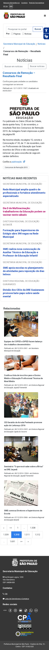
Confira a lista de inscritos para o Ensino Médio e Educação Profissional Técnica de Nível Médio (23, 378)
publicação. (18, 161)
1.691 (12, 541)
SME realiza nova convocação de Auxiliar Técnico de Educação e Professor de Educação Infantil (21, 252)
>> (21, 541)
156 (5, 594)
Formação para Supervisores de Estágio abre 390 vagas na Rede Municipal (21, 233)
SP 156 (5, 6)
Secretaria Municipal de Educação (19, 44)
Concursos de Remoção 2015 (16, 167)
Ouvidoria (24, 3)
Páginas (17, 34)
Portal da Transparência (36, 3)
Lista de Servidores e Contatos (17, 599)
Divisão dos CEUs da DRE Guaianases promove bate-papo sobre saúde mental (23, 293)
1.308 (32, 527)
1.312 (37, 534)
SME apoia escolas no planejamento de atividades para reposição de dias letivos (23, 271)
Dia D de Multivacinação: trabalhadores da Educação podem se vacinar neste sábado (24, 211)
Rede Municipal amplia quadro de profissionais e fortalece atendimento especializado (24, 192)
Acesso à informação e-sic (11, 3)
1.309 (6, 534)
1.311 (27, 534)
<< (11, 527)
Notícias (28, 34)
